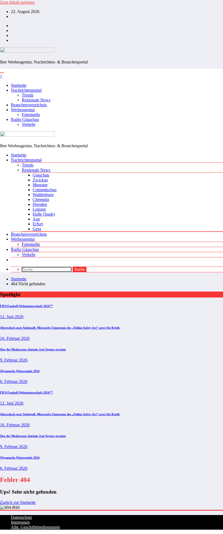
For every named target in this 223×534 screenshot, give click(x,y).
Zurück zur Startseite (18, 502)
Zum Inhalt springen (17, 2)
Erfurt (38, 224)
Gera (37, 228)
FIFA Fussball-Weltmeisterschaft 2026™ (26, 306)
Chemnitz (41, 199)
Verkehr (28, 124)
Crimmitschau (45, 189)
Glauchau (41, 175)
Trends (27, 95)
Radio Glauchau (25, 119)
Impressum (20, 522)
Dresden (40, 204)
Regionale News (36, 100)
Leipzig (39, 209)
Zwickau (40, 180)
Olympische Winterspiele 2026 (20, 371)
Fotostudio (31, 114)
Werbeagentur (23, 109)
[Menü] (2, 72)
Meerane (40, 185)
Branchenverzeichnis (29, 105)
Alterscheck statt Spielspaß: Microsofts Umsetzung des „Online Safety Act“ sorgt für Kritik (60, 327)
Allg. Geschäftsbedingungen (35, 527)
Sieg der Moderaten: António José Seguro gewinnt (33, 349)
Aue (36, 219)
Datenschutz (21, 517)
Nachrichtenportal (26, 90)
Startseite (18, 85)
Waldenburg (43, 194)
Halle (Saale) (44, 214)
